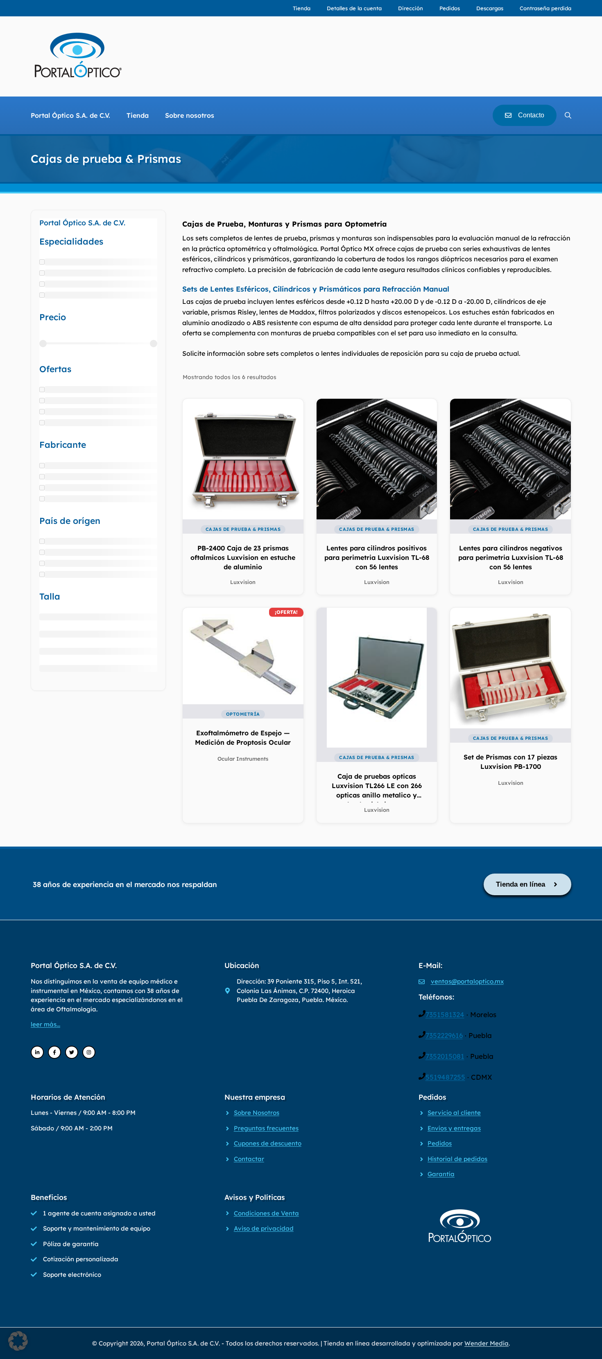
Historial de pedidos (457, 1159)
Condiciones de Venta (266, 1213)
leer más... (45, 1024)
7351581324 (444, 1014)
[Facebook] (54, 1052)
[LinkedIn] (37, 1052)
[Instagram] (88, 1052)
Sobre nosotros (189, 115)
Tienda (301, 8)
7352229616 (444, 1035)
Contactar (249, 1159)
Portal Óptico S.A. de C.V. (70, 115)
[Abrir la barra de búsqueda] (568, 115)
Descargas (489, 8)
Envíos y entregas (454, 1128)
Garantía (441, 1174)
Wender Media (486, 1343)
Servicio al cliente (454, 1112)
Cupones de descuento (267, 1143)
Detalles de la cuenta (354, 8)
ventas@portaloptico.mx (467, 981)
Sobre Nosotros (256, 1112)
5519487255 (445, 1077)
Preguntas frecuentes (266, 1128)
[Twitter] (71, 1052)
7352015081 (444, 1056)
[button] (18, 1341)
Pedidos (449, 8)
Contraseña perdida (545, 8)
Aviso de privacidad (264, 1228)
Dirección (410, 8)
